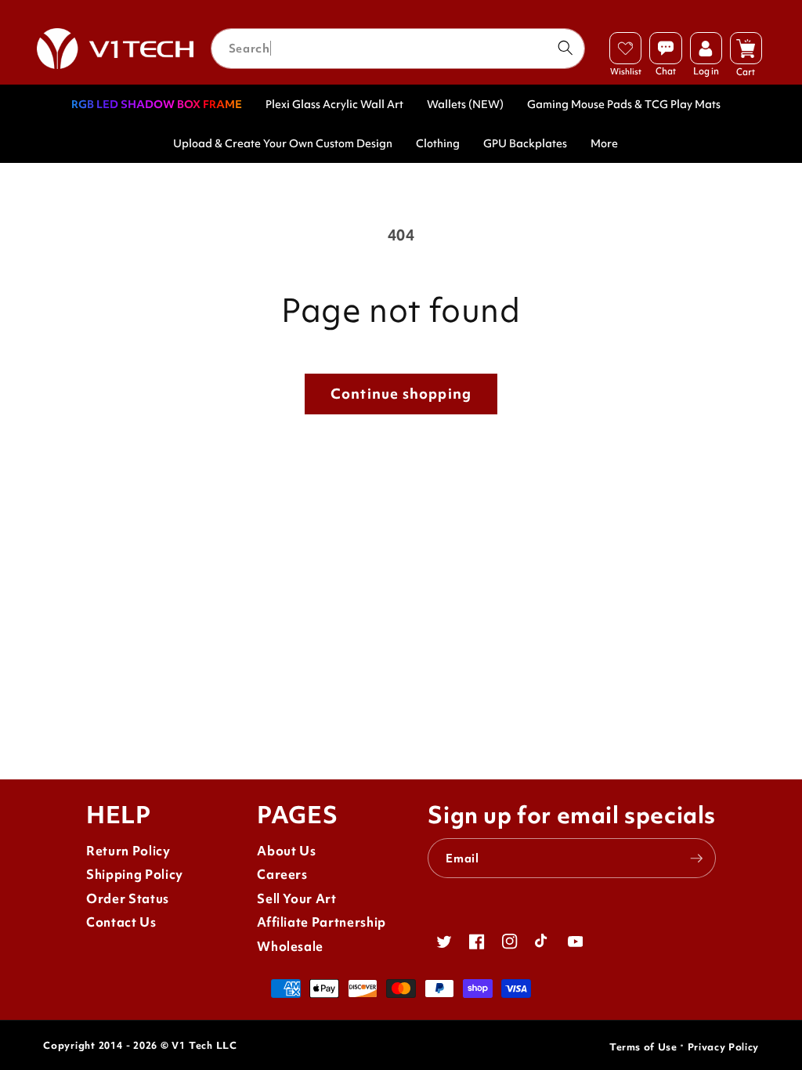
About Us (286, 851)
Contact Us (121, 922)
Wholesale (290, 946)
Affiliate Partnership (321, 922)
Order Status (127, 899)
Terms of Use (643, 1047)
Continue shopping (401, 394)
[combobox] (397, 48)
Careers (282, 874)
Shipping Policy (134, 874)
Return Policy (128, 851)
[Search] (565, 48)
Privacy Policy (723, 1047)
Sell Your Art (297, 899)
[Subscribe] (696, 858)
